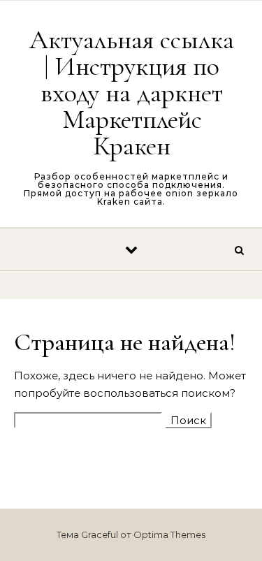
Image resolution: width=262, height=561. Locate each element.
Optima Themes (169, 534)
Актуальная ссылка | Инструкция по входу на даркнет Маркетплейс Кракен (131, 93)
